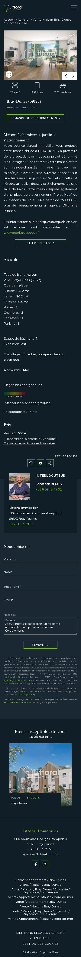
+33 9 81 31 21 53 (21, 524)
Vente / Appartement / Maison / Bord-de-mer (40, 919)
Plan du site (41, 938)
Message (10, 615)
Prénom (10, 559)
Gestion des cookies (40, 943)
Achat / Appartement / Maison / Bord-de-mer (40, 897)
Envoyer (39, 644)
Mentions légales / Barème (40, 932)
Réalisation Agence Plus (40, 952)
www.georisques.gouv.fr (22, 232)
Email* (8, 600)
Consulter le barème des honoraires (29, 443)
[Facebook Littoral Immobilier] (35, 864)
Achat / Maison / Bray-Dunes (40, 884)
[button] (66, 76)
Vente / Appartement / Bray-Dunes (40, 901)
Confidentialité (66, 699)
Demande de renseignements (34, 118)
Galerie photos (39, 242)
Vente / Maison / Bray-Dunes (40, 906)
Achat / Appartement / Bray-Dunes (40, 880)
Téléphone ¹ (12, 586)
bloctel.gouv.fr (26, 694)
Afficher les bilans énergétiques (27, 403)
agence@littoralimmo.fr (17, 680)
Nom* (8, 572)
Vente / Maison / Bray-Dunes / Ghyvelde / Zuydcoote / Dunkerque (40, 912)
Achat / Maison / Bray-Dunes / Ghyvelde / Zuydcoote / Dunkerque (40, 891)
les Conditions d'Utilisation (18, 702)
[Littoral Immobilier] (13, 8)
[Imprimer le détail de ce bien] (40, 463)
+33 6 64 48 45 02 (49, 489)
